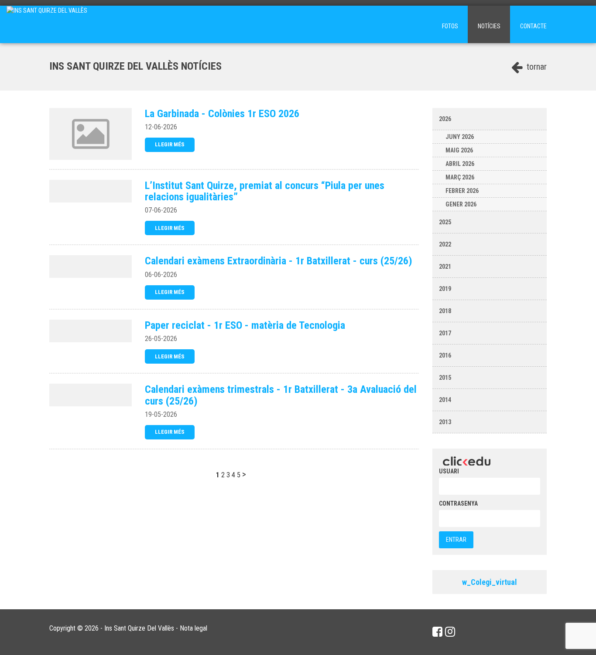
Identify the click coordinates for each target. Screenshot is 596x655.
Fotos (450, 26)
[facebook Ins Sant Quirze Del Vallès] (437, 632)
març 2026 (459, 177)
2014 (445, 399)
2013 (445, 422)
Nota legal (193, 628)
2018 (445, 310)
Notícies (489, 26)
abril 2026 (459, 163)
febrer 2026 (462, 190)
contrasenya (458, 503)
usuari (449, 471)
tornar (535, 66)
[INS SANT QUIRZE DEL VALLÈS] (47, 24)
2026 (445, 118)
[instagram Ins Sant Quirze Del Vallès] (450, 632)
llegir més (170, 144)
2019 (445, 288)
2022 (445, 244)
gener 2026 (460, 204)
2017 (445, 333)
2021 (445, 266)
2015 (445, 377)
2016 (445, 355)
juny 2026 (459, 136)
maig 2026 (459, 150)
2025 (445, 222)
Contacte (533, 26)
